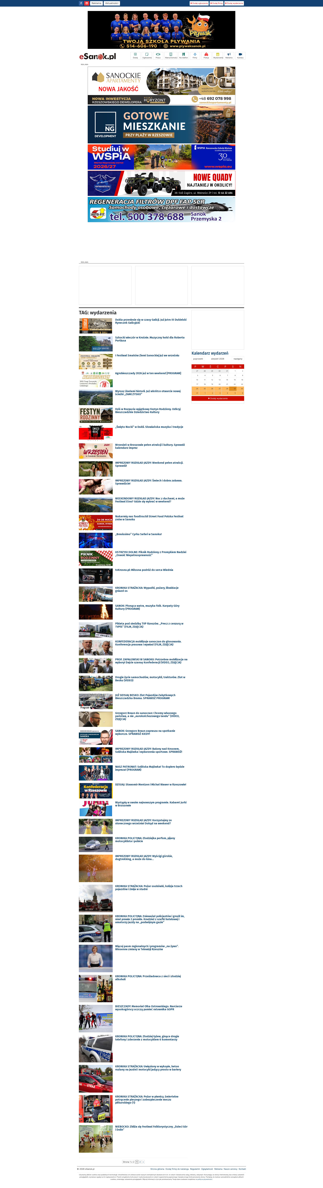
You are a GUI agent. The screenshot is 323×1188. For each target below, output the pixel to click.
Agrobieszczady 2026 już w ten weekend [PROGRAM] (148, 373)
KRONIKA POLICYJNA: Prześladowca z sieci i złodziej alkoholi (148, 978)
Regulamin (195, 1169)
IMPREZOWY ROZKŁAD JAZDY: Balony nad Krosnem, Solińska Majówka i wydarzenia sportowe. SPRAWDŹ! (148, 750)
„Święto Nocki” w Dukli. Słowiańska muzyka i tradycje (149, 427)
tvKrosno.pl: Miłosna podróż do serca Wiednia (144, 570)
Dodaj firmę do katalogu (177, 1169)
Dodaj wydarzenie (235, 3)
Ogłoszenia (147, 58)
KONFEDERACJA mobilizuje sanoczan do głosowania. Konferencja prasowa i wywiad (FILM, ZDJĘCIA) (148, 643)
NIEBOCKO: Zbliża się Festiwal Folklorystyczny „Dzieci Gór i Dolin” (151, 1128)
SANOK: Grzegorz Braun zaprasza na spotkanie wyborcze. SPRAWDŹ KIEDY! (145, 732)
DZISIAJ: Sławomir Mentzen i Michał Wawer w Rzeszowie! (150, 784)
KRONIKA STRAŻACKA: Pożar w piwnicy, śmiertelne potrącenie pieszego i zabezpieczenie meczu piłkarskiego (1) (146, 1099)
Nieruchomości (171, 58)
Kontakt (242, 1169)
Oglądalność (207, 1169)
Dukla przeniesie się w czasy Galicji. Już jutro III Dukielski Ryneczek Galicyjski (150, 321)
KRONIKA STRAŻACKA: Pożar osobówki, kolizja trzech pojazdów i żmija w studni (148, 887)
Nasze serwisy (230, 1169)
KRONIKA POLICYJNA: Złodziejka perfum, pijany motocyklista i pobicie (145, 839)
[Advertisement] (161, 241)
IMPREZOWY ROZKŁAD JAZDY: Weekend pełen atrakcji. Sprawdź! (149, 464)
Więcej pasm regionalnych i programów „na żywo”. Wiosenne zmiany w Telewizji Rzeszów (146, 947)
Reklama (96, 3)
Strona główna (157, 1169)
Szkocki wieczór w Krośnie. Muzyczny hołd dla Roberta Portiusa (150, 339)
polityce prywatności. (205, 1179)
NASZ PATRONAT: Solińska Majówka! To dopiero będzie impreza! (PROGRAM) (149, 768)
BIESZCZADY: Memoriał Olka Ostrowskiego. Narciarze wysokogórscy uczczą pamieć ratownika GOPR (148, 1008)
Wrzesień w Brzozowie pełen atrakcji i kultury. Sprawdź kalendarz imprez (150, 446)
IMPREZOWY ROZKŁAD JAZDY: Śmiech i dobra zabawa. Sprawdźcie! (148, 482)
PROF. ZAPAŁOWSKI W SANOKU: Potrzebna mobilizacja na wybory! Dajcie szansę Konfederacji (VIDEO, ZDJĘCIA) (151, 661)
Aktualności (111, 3)
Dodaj (135, 58)
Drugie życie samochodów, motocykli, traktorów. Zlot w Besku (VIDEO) (150, 678)
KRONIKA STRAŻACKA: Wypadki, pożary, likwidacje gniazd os (147, 589)
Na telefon (183, 58)
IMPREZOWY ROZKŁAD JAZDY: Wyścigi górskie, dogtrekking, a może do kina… (144, 857)
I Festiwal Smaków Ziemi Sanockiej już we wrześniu (147, 355)
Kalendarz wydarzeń (210, 353)
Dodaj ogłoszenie (200, 3)
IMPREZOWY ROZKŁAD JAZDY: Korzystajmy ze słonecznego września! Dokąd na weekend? (143, 822)
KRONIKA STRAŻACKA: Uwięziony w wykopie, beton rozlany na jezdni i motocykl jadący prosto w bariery (148, 1068)
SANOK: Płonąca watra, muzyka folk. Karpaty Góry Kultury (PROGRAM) (147, 607)
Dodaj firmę (217, 3)
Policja (206, 58)
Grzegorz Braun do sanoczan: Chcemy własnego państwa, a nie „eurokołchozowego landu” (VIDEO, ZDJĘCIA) (147, 716)
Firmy (195, 58)
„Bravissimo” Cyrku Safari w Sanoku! (138, 534)
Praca (158, 58)
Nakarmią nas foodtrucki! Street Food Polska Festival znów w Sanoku (149, 518)
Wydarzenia (218, 58)
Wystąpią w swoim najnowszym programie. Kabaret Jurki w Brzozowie (150, 804)
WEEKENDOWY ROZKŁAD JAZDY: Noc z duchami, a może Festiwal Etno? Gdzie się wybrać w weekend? (150, 500)
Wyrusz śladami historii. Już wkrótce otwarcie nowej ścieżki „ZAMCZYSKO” (148, 392)
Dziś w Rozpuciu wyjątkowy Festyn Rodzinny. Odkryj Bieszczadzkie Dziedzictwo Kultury (148, 410)
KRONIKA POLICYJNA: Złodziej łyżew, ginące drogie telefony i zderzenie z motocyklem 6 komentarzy (147, 1038)
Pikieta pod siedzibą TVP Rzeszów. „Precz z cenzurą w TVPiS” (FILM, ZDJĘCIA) (149, 625)
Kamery (240, 58)
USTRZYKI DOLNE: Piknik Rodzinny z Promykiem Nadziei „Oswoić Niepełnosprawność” (150, 553)
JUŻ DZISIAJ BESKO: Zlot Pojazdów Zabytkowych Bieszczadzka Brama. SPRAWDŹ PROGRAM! (145, 696)
